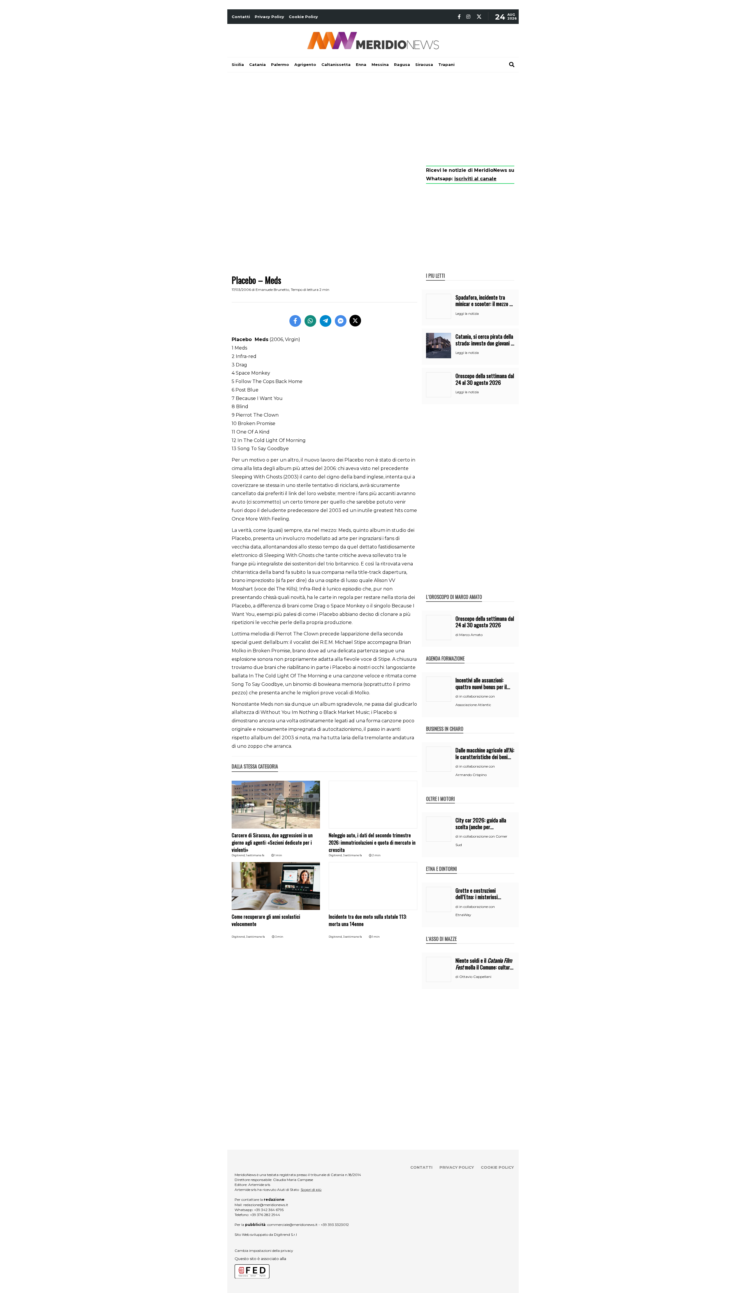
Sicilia (238, 64)
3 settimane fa (352, 855)
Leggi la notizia (467, 314)
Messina (380, 64)
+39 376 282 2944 (265, 1214)
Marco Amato (471, 634)
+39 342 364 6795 (269, 1210)
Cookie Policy (303, 16)
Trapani (446, 64)
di (457, 635)
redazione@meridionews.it (265, 1205)
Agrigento (305, 64)
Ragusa (402, 64)
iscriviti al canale (475, 178)
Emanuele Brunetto (272, 289)
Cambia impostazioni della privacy (264, 1250)
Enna (361, 64)
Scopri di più (311, 1189)
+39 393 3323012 (335, 1224)
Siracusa (424, 64)
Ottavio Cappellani (475, 976)
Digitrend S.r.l (285, 1234)
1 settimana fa (255, 855)
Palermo (280, 64)
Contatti (241, 16)
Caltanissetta (336, 64)
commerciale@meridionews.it (292, 1224)
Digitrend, (239, 855)
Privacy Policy (269, 16)
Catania (257, 64)
